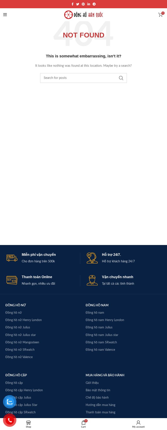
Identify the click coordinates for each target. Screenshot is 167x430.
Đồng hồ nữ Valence (19, 357)
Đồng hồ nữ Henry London (23, 320)
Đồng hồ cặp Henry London (24, 390)
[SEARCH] (121, 78)
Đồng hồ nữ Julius (17, 327)
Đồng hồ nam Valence (100, 349)
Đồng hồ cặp (14, 383)
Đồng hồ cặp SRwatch (20, 412)
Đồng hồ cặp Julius (18, 397)
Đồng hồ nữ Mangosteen (22, 342)
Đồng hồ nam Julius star (102, 335)
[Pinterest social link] (83, 4)
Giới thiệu (92, 383)
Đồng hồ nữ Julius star (20, 335)
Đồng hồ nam (95, 312)
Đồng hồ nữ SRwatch (20, 349)
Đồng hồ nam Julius (99, 327)
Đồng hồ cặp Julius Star (21, 405)
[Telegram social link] (94, 4)
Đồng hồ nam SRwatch (101, 342)
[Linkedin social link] (88, 4)
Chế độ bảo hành (97, 397)
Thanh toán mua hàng (100, 412)
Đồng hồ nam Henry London (105, 320)
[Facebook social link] (72, 4)
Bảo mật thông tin (98, 390)
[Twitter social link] (77, 4)
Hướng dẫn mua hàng (100, 405)
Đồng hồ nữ (13, 312)
